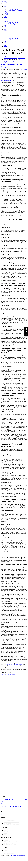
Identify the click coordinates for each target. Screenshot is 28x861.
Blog (5, 16)
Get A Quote (4, 2)
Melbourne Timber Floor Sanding (11, 824)
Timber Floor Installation (12, 9)
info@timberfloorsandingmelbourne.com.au (11, 806)
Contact (5, 17)
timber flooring (23, 69)
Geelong (6, 840)
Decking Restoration (8, 823)
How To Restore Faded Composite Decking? (14, 58)
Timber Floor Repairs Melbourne (14, 10)
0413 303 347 (4, 1)
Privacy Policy (7, 851)
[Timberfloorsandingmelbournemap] (9, 814)
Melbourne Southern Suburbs (10, 841)
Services (6, 7)
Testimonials (6, 14)
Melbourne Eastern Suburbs (10, 844)
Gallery (5, 12)
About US (6, 13)
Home (5, 6)
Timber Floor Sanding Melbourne (14, 664)
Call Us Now (26, 331)
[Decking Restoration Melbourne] (9, 62)
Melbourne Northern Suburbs (10, 843)
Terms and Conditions (9, 853)
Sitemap (5, 850)
